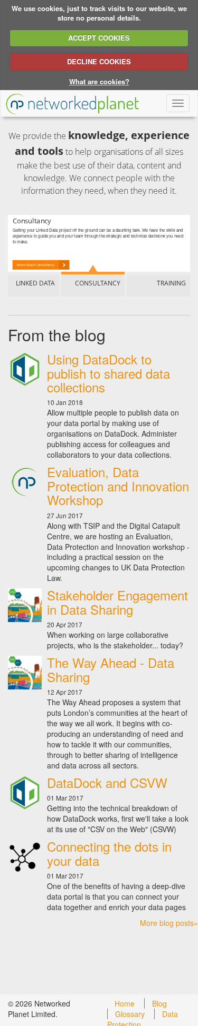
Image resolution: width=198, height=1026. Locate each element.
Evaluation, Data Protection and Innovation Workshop (118, 485)
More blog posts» (169, 923)
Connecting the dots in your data (109, 853)
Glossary (130, 1014)
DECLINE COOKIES (99, 61)
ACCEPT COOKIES (99, 38)
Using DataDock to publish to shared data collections (108, 373)
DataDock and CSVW (107, 782)
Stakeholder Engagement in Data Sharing (117, 602)
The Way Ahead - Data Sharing (110, 669)
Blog (159, 1003)
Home (125, 1003)
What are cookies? (99, 81)
